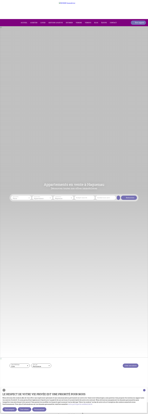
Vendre (79, 23)
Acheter (33, 23)
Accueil (24, 23)
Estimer (69, 23)
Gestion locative (55, 23)
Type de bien (37, 197)
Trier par (35, 364)
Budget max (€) (81, 198)
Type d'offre (16, 197)
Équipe (104, 23)
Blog (96, 23)
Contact (113, 23)
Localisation (58, 197)
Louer (42, 23)
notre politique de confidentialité (80, 404)
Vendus (88, 23)
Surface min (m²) (103, 198)
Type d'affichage (15, 364)
